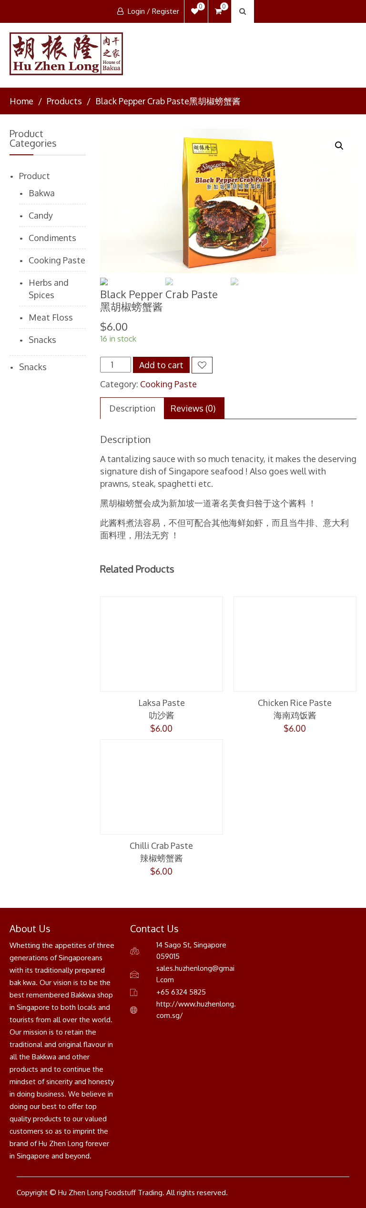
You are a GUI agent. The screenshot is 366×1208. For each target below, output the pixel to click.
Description (132, 408)
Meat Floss (51, 317)
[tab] (132, 408)
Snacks (42, 339)
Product (34, 176)
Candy (41, 215)
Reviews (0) (193, 408)
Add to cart (161, 365)
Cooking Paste (168, 384)
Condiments (52, 237)
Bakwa (42, 193)
